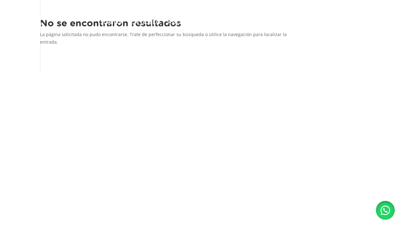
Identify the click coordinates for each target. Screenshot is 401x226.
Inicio (81, 18)
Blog (327, 18)
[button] (385, 210)
